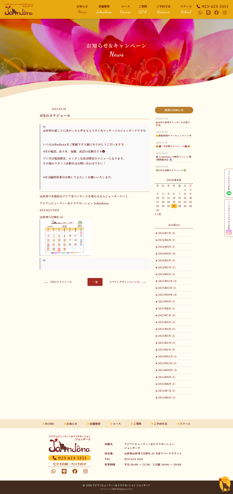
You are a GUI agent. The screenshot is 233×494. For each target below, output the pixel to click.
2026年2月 (167, 267)
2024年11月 (167, 363)
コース (125, 9)
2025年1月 (166, 349)
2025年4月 (167, 329)
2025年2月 (167, 342)
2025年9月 (166, 301)
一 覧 (95, 282)
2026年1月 (166, 274)
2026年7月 (166, 233)
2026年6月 (166, 240)
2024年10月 (167, 370)
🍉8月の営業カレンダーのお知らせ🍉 (173, 124)
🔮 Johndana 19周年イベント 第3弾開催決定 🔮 (173, 158)
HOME (49, 423)
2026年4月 (167, 253)
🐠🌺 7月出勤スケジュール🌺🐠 (173, 146)
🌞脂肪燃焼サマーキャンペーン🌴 (174, 135)
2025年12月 (167, 281)
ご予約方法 (163, 9)
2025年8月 (166, 308)
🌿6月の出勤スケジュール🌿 (171, 170)
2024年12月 (167, 356)
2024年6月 (167, 397)
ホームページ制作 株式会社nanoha (116, 489)
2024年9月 (167, 377)
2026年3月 (166, 260)
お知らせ (82, 9)
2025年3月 (166, 335)
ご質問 (143, 9)
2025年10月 (167, 294)
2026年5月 (166, 246)
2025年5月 (167, 322)
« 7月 (158, 214)
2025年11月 (167, 287)
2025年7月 (167, 315)
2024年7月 (166, 390)
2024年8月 (166, 384)
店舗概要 (104, 9)
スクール (186, 9)
